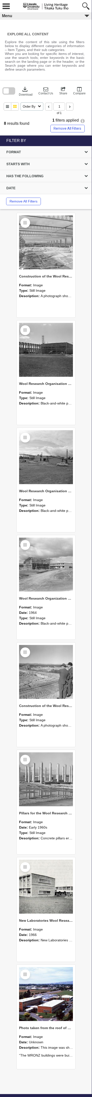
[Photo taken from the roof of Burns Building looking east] (46, 994)
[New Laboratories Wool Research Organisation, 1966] (46, 887)
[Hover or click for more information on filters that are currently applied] (82, 121)
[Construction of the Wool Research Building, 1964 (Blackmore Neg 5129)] (46, 242)
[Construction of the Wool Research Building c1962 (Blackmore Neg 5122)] (46, 672)
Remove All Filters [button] (67, 128)
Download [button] (26, 91)
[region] (46, 172)
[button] (46, 91)
